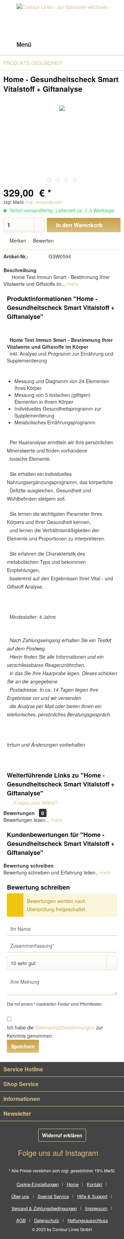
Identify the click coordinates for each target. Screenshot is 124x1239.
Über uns (20, 1196)
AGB (21, 1220)
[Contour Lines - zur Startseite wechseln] (62, 18)
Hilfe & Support (92, 1196)
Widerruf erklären (62, 1135)
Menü (24, 44)
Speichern (23, 1046)
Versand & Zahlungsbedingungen (44, 1208)
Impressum (96, 1208)
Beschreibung (20, 270)
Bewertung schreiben (28, 865)
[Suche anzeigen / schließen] (62, 45)
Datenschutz (46, 1220)
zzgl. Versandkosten (44, 202)
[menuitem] (17, 45)
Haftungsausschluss (88, 1220)
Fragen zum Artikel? (35, 802)
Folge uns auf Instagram (59, 1152)
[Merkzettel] (79, 45)
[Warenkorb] (113, 45)
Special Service (53, 1196)
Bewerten (43, 240)
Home (73, 1184)
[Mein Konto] (96, 45)
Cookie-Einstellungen (38, 1184)
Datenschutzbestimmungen (65, 1027)
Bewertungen (19, 813)
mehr (72, 283)
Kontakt (94, 1184)
